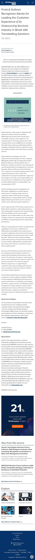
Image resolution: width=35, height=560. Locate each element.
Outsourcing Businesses (8, 503)
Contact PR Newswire (17, 533)
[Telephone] (28, 2)
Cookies (17, 555)
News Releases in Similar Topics (10, 522)
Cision (20, 557)
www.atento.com (17, 385)
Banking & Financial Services (6, 517)
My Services (16, 539)
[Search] (32, 2)
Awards (21, 516)
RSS (29, 552)
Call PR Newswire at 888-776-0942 (18, 544)
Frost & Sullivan (12, 73)
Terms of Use (12, 550)
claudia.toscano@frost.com (11, 332)
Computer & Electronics (25, 503)
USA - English (5, 38)
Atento (27, 73)
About (17, 537)
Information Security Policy (11, 552)
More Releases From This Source (10, 481)
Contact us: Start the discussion (17, 318)
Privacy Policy (22, 550)
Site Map (23, 552)
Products (17, 535)
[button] (17, 110)
